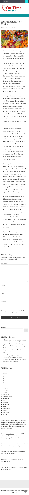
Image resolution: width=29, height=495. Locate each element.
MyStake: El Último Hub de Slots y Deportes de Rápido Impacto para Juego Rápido (14, 346)
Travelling (6, 412)
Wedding (5, 414)
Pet (4, 400)
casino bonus (10, 434)
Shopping (6, 404)
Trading (5, 410)
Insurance (6, 394)
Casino (5, 379)
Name (3, 285)
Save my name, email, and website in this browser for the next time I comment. (13, 312)
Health (14, 27)
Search (3, 327)
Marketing (6, 398)
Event (4, 383)
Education (6, 381)
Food (4, 387)
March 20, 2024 (6, 27)
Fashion (5, 385)
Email (3, 293)
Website (3, 301)
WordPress (11, 490)
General (5, 390)
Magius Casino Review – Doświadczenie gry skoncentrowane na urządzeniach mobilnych (14, 352)
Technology (6, 408)
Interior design (7, 396)
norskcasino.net (6, 469)
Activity (5, 371)
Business (5, 375)
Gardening (6, 389)
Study (4, 406)
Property (5, 402)
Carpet (5, 377)
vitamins (5, 174)
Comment (4, 263)
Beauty (5, 373)
